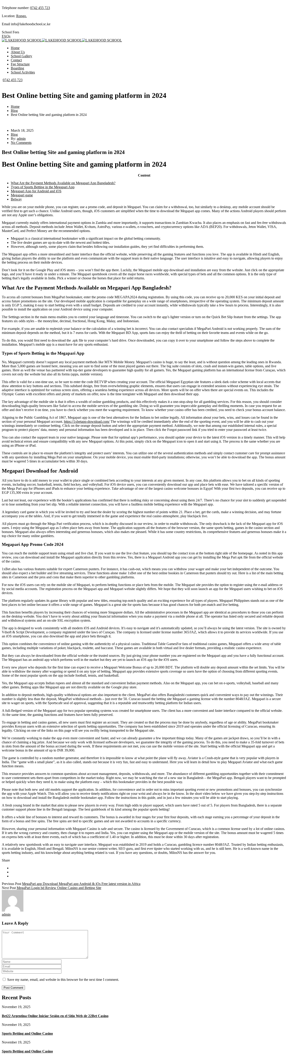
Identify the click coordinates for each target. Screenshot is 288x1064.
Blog (14, 111)
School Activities (23, 72)
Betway (16, 199)
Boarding (17, 68)
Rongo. (21, 16)
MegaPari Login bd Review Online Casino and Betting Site (59, 888)
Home (15, 48)
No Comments (21, 143)
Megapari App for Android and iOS (36, 191)
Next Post (9, 888)
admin (21, 138)
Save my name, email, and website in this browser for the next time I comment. (63, 979)
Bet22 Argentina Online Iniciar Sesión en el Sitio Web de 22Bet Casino (55, 1016)
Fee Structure (20, 64)
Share (6, 860)
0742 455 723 (40, 8)
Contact (16, 60)
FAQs (6, 36)
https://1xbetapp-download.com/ (87, 421)
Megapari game (22, 195)
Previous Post (11, 884)
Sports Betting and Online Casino (27, 1033)
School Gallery (21, 56)
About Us (18, 52)
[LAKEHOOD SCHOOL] (22, 40)
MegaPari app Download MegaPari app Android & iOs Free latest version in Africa (81, 884)
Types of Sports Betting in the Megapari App (42, 187)
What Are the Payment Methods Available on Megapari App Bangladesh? (63, 183)
